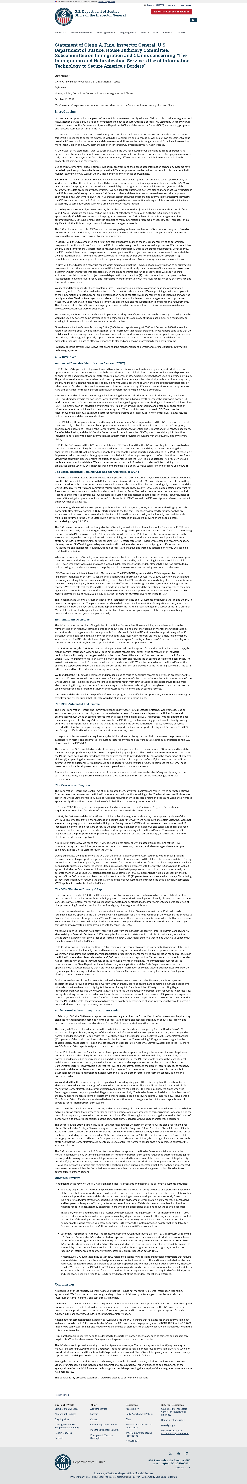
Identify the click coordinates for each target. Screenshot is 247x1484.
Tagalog (180, 5)
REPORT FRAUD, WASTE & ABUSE (171, 11)
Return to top (62, 1394)
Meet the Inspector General (104, 1429)
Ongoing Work (62, 1419)
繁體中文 (160, 5)
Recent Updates (63, 1432)
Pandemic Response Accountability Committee (175, 1432)
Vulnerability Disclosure (154, 1476)
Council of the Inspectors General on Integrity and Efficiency (174, 1411)
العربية (189, 5)
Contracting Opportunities (104, 1424)
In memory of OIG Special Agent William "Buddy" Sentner (123, 1473)
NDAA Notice (132, 1441)
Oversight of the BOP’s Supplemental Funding (67, 1426)
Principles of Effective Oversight (101, 1437)
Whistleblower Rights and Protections (139, 1434)
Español (150, 5)
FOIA (128, 1419)
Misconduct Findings (65, 1414)
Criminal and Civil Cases (66, 1408)
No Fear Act (134, 1476)
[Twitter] (170, 1453)
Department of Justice (173, 1420)
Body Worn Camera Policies (139, 1414)
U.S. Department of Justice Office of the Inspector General (100, 13)
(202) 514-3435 (182, 1467)
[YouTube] (178, 1453)
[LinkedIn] (186, 1453)
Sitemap (172, 1476)
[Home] (64, 17)
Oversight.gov (168, 1425)
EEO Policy (91, 1476)
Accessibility (132, 1408)
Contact (94, 1419)
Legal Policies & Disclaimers (112, 1476)
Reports (59, 1438)
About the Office (98, 1408)
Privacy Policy (77, 1476)
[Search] (193, 20)
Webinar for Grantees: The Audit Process (139, 1426)
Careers (94, 1414)
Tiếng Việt (171, 5)
